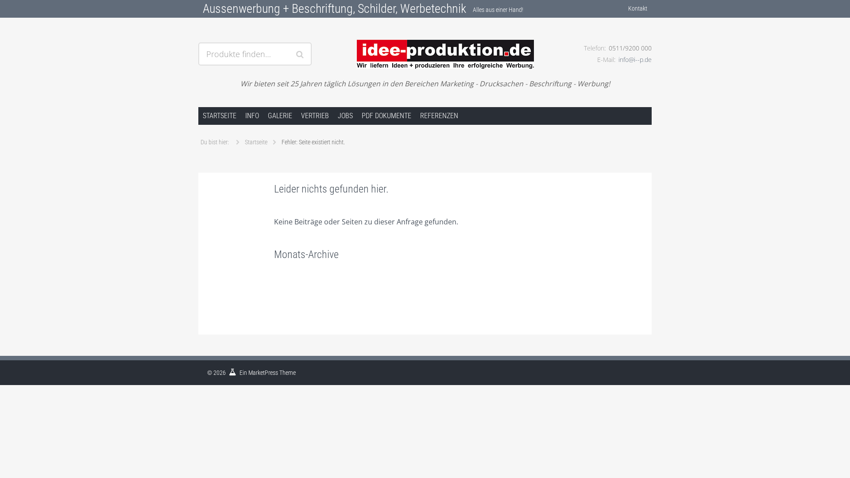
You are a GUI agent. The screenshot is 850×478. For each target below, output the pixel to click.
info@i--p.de (635, 59)
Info (252, 116)
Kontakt (637, 8)
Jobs (345, 116)
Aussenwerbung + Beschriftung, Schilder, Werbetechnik (334, 8)
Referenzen (439, 116)
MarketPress (263, 372)
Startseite (219, 116)
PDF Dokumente (386, 116)
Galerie (280, 116)
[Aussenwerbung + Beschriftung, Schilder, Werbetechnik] (425, 43)
